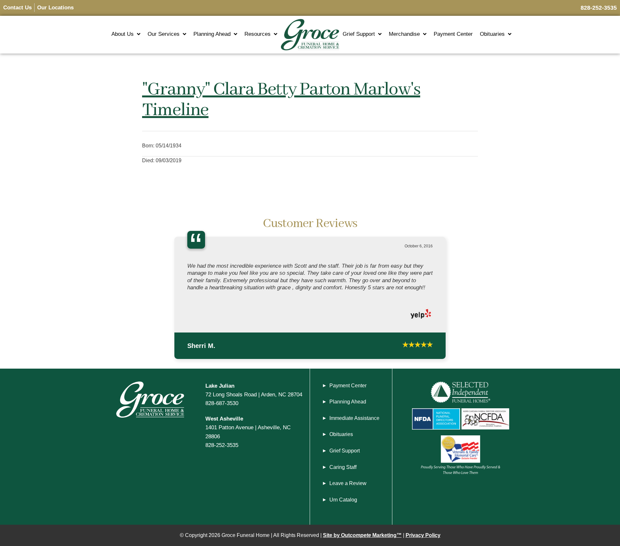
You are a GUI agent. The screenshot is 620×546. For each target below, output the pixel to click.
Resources (257, 34)
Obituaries (492, 34)
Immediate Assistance (354, 436)
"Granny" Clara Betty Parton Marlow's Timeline (281, 100)
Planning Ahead (212, 34)
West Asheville (224, 436)
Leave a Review (348, 501)
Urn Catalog (343, 518)
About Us (122, 34)
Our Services (164, 34)
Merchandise (404, 34)
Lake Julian (219, 404)
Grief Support (359, 34)
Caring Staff (342, 485)
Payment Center (453, 34)
